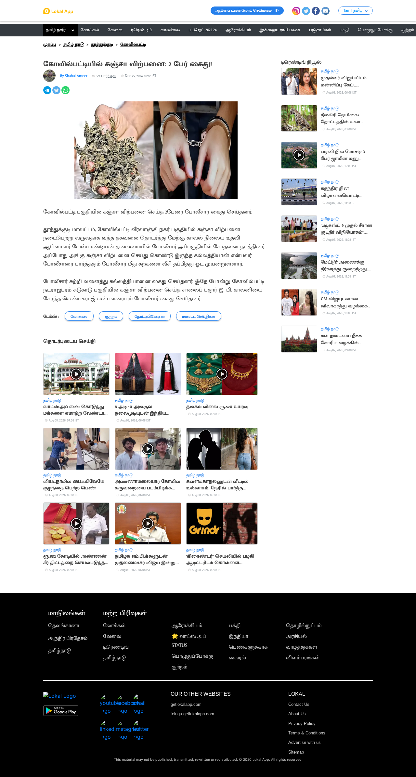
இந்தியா (238, 636)
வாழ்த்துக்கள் (301, 647)
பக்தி (234, 625)
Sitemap (296, 752)
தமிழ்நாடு (59, 650)
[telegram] (47, 93)
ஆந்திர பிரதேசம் (68, 638)
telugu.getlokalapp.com (192, 713)
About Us (297, 713)
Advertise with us (304, 742)
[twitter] (56, 93)
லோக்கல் (114, 625)
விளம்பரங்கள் (303, 658)
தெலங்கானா (63, 625)
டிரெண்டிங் (116, 647)
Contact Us (298, 704)
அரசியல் (296, 636)
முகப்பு (49, 44)
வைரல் (237, 658)
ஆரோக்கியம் (187, 625)
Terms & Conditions (306, 733)
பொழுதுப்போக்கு (193, 656)
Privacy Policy (302, 723)
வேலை (112, 636)
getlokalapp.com (186, 704)
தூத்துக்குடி (102, 44)
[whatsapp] (66, 93)
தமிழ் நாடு (56, 29)
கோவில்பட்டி (133, 44)
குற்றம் (180, 667)
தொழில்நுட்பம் (304, 625)
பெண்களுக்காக (248, 647)
